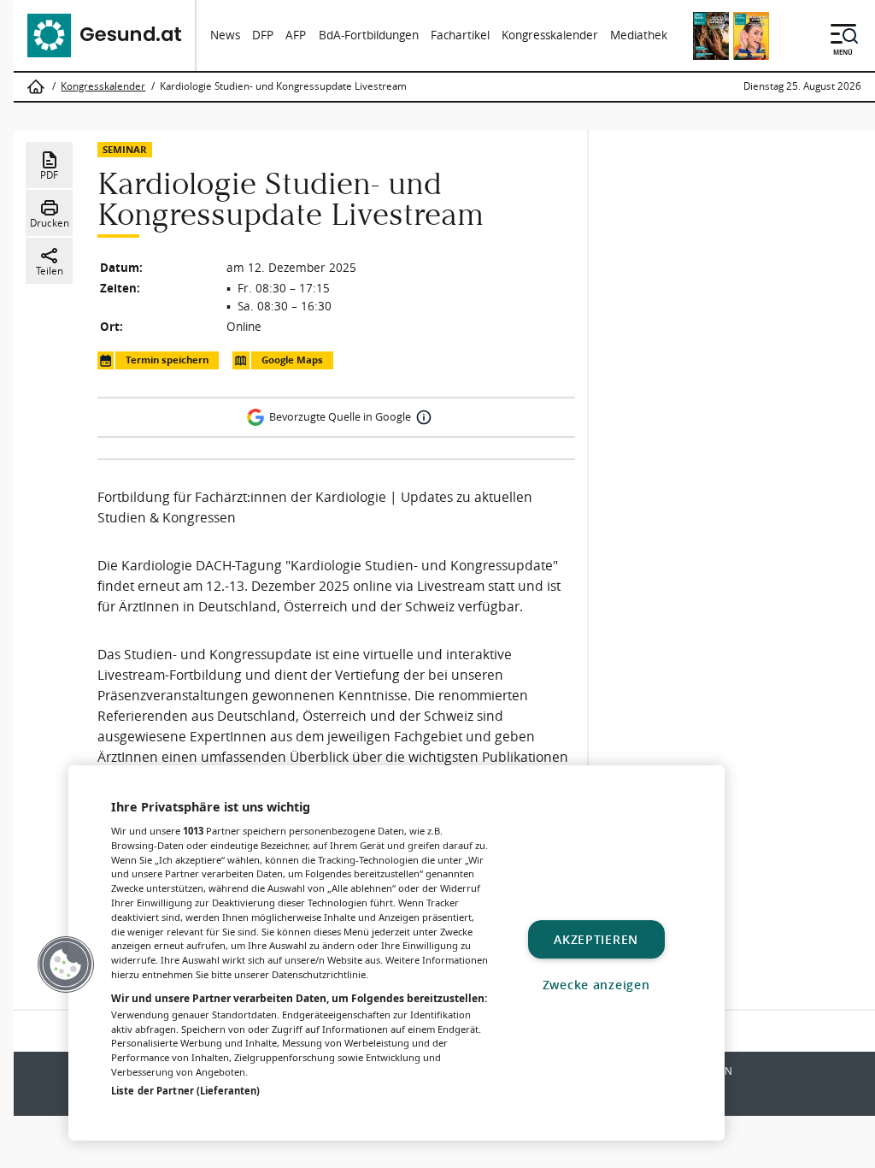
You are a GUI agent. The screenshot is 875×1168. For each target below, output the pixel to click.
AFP (295, 35)
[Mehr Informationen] (423, 417)
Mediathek (638, 35)
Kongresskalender (550, 35)
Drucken (49, 222)
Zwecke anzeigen (596, 984)
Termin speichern (167, 360)
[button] (65, 964)
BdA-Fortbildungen (369, 35)
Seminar (125, 149)
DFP (262, 35)
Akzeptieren (596, 939)
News (225, 35)
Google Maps (292, 360)
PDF (49, 174)
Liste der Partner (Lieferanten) (185, 1090)
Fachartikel (460, 35)
